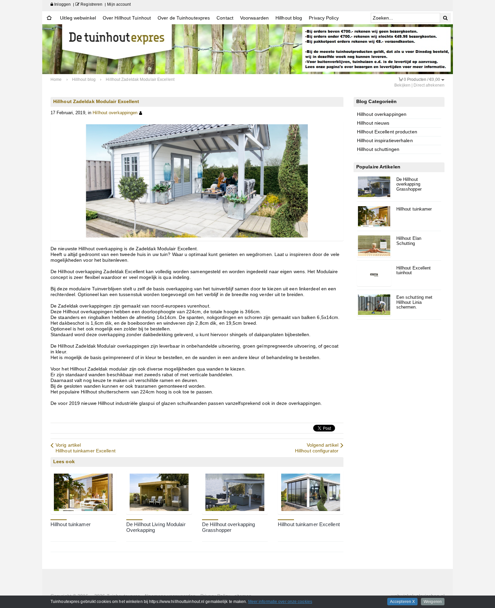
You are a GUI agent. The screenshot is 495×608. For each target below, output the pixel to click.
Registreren (90, 4)
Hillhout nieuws (373, 123)
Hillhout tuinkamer (71, 524)
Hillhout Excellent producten (387, 131)
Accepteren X (402, 601)
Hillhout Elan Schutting (408, 241)
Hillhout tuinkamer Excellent (309, 524)
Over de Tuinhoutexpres (184, 18)
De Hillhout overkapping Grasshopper (228, 527)
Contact (225, 18)
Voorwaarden (254, 18)
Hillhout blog (288, 18)
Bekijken (402, 85)
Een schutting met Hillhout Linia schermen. (414, 302)
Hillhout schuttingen (378, 149)
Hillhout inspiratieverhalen (385, 140)
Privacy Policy (323, 18)
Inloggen (62, 4)
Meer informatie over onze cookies (280, 601)
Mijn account (119, 4)
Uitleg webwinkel (78, 18)
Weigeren (433, 601)
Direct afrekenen (429, 85)
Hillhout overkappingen (115, 112)
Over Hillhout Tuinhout (127, 18)
